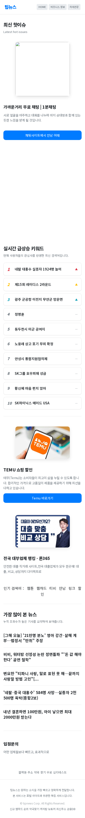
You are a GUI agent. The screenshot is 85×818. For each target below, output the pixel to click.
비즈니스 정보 (58, 7)
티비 (52, 588)
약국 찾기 (40, 772)
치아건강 (74, 7)
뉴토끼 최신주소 (57, 809)
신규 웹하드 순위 (19, 809)
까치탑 (43, 809)
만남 (62, 588)
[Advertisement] (42, 191)
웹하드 (41, 588)
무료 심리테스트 (57, 772)
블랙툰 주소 (26, 772)
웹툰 (30, 588)
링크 (71, 588)
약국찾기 (34, 809)
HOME (42, 7)
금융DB (71, 809)
